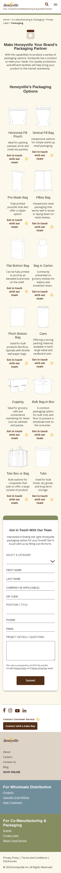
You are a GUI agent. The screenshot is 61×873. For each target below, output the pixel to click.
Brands (7, 830)
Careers (7, 757)
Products (8, 792)
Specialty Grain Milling (16, 797)
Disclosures (10, 861)
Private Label (10, 835)
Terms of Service (39, 668)
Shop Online (11, 772)
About (6, 752)
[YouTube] (18, 711)
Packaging (17, 23)
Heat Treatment (12, 802)
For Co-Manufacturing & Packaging (24, 823)
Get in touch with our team (14, 159)
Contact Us (9, 762)
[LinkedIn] (25, 711)
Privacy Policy (20, 668)
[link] (55, 5)
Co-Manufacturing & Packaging (28, 19)
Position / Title (17, 604)
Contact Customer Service (18, 719)
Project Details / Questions (25, 637)
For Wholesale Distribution (27, 787)
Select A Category (18, 555)
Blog (6, 767)
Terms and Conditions (34, 857)
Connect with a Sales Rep (20, 726)
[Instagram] (11, 710)
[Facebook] (5, 710)
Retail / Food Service (15, 840)
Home (6, 19)
